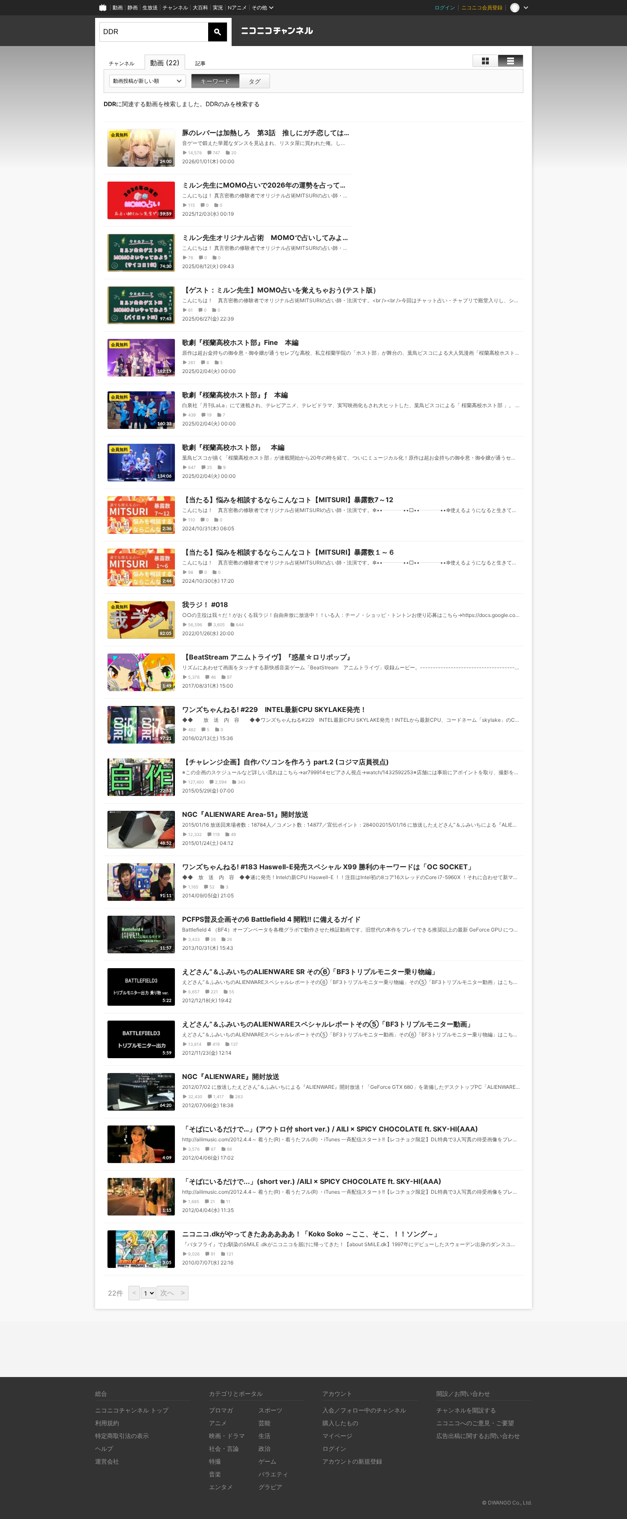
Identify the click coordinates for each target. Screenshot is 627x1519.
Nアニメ (237, 7)
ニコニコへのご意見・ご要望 (475, 1422)
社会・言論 (224, 1448)
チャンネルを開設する (466, 1410)
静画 (133, 7)
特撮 (215, 1461)
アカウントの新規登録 (352, 1461)
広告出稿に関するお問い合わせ (478, 1435)
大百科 (200, 7)
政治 (264, 1448)
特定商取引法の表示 (122, 1435)
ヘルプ (104, 1448)
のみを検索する (233, 103)
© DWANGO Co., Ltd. (507, 1502)
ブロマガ (221, 1410)
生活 (264, 1435)
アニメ (218, 1422)
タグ (255, 81)
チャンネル (175, 7)
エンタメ (221, 1486)
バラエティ (273, 1474)
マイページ (337, 1435)
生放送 (150, 7)
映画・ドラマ (227, 1435)
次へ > (172, 1292)
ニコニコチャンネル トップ (131, 1410)
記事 (200, 63)
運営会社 (107, 1461)
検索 (217, 32)
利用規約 (107, 1422)
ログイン (445, 7)
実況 (218, 7)
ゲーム (267, 1461)
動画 (118, 7)
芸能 (264, 1422)
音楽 (215, 1474)
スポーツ (270, 1410)
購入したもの (340, 1422)
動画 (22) (165, 62)
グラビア (270, 1486)
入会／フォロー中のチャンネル (364, 1410)
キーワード (215, 81)
